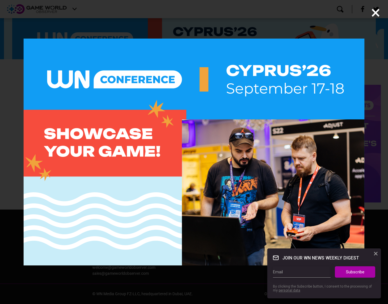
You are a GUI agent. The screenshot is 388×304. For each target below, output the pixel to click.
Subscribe (355, 272)
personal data (289, 291)
